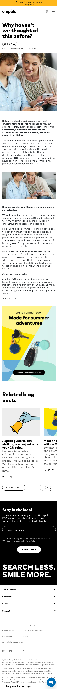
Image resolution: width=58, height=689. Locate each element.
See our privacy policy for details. (21, 541)
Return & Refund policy (33, 630)
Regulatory (7, 636)
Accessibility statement (12, 642)
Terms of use (7, 624)
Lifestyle (9, 44)
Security (27, 636)
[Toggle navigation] (53, 11)
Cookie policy (8, 630)
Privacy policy (29, 624)
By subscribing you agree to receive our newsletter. (29, 539)
